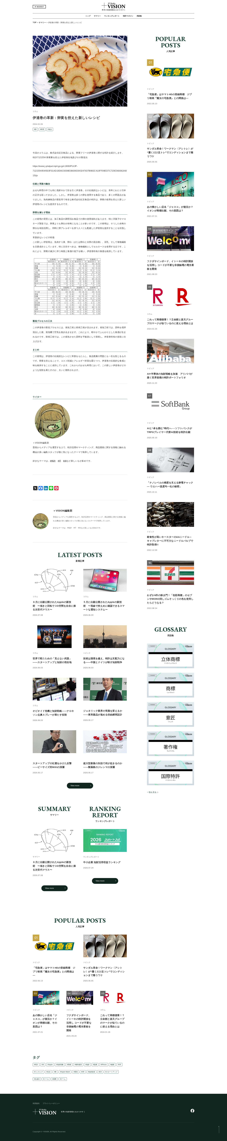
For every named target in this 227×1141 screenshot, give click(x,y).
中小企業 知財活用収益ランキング (101, 862)
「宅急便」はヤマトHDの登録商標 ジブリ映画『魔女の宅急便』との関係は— (54, 971)
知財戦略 (60, 1065)
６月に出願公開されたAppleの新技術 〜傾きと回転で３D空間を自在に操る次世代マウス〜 (54, 866)
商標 (69, 1065)
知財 (87, 1065)
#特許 (53, 461)
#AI (65, 461)
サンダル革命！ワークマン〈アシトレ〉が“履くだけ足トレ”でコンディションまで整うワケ (104, 971)
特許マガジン (128, 16)
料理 (42, 129)
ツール (46, 1079)
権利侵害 (79, 1065)
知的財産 (92, 1072)
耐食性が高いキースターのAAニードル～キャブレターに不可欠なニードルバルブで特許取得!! (170, 541)
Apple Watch (65, 1072)
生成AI (37, 1079)
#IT (59, 461)
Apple (50, 1065)
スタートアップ (111, 1072)
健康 (112, 1065)
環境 (76, 1072)
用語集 (139, 16)
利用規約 (36, 1103)
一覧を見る (152, 792)
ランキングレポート (112, 16)
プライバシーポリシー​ (51, 1103)
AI (43, 1065)
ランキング (39, 1072)
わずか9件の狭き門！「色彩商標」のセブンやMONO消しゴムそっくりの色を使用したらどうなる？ (170, 599)
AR (83, 1072)
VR (120, 1065)
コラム (35, 111)
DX (101, 1072)
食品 (50, 129)
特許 (36, 1065)
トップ (88, 16)
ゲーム (63, 1079)
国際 (54, 1079)
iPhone (104, 1065)
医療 (95, 1065)
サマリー (97, 16)
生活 (48, 1072)
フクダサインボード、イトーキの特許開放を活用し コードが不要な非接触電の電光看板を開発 (79, 1023)
